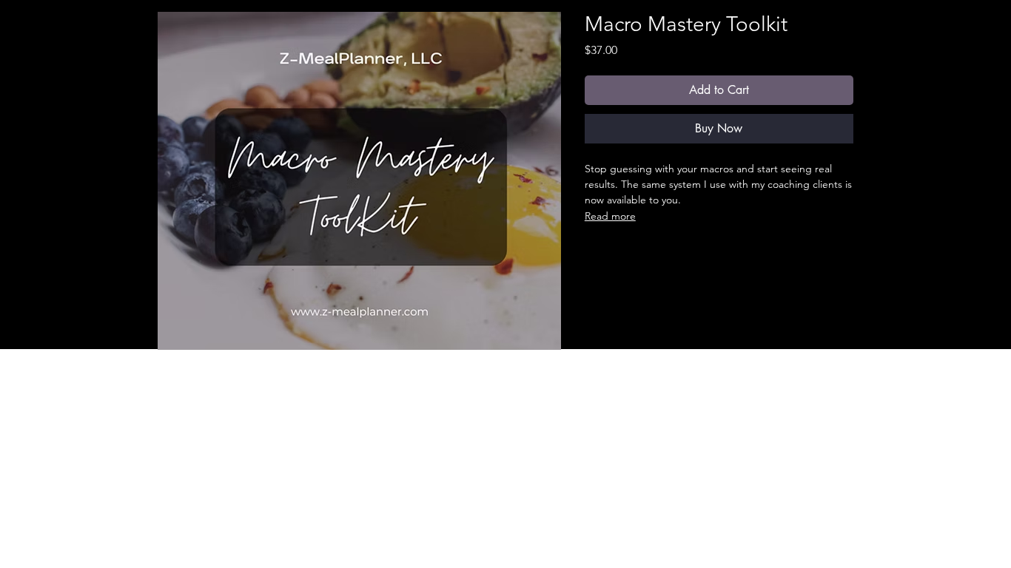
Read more (610, 216)
